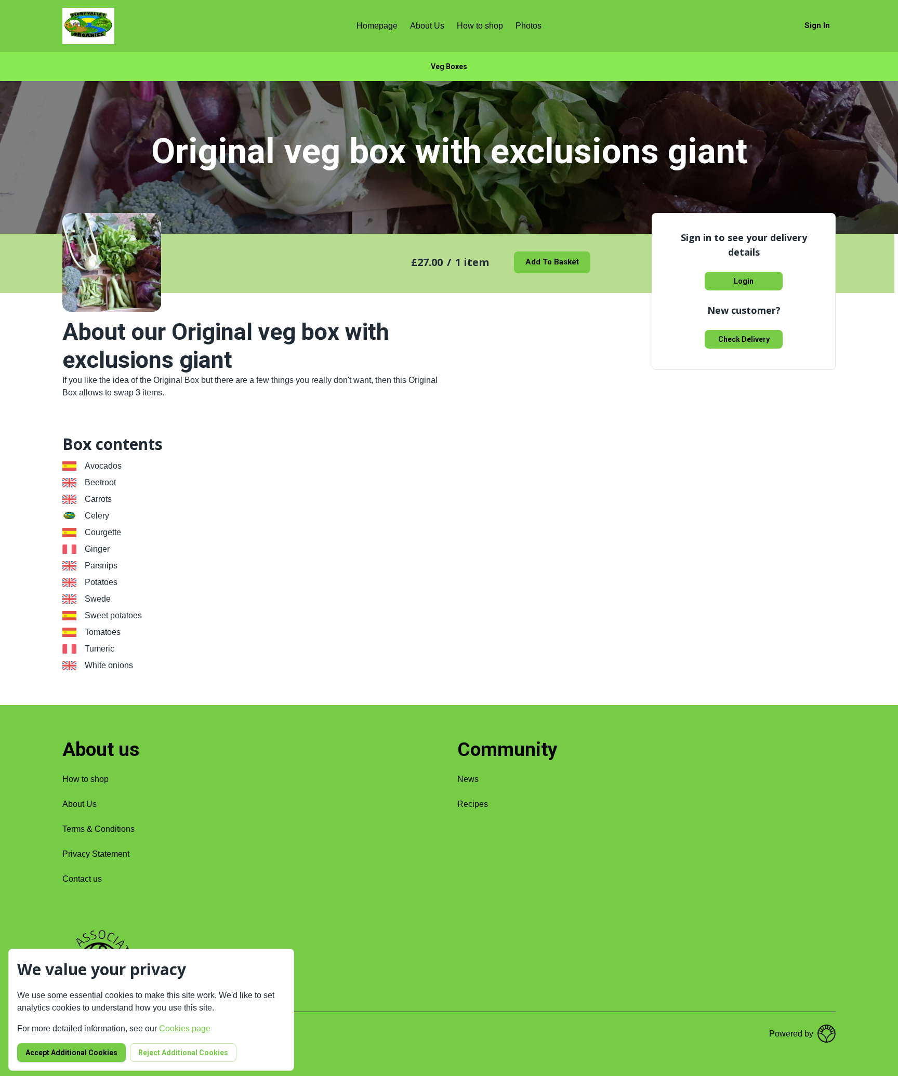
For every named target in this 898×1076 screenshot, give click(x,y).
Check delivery (744, 339)
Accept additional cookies (71, 1052)
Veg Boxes (449, 66)
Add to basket (552, 262)
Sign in (817, 25)
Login (744, 281)
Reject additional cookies (183, 1052)
